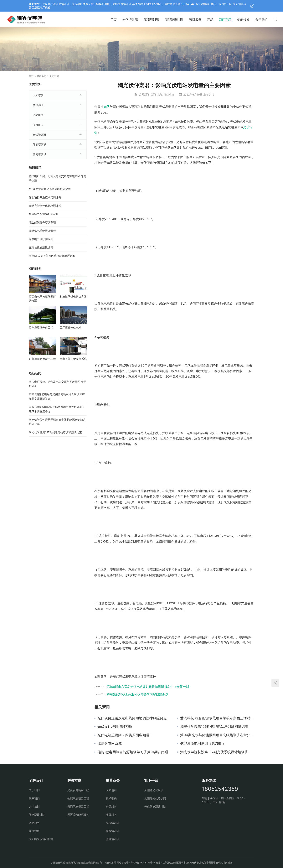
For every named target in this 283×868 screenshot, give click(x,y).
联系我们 (34, 798)
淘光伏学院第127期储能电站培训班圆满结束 (55, 432)
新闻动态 (225, 19)
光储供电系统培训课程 (42, 230)
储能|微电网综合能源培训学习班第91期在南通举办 (134, 752)
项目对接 (34, 831)
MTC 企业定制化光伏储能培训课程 (50, 188)
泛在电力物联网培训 (41, 239)
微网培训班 (39, 154)
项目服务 (195, 19)
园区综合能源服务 (78, 814)
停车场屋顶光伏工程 (41, 327)
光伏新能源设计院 (155, 806)
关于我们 (261, 19)
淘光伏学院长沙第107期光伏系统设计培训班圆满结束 (217, 752)
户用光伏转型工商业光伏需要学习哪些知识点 (137, 694)
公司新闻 (144, 94)
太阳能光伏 (57, 862)
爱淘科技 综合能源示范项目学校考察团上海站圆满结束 (217, 718)
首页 (114, 19)
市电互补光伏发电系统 (73, 358)
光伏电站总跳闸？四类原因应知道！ (125, 735)
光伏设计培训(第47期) (114, 727)
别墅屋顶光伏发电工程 (42, 358)
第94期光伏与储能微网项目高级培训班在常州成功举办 (217, 735)
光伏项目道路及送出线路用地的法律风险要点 (132, 718)
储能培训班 (151, 19)
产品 (210, 19)
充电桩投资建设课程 (41, 247)
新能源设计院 (174, 19)
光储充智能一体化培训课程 (45, 205)
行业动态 (168, 94)
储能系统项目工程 (78, 798)
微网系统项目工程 (78, 806)
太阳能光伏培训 (153, 790)
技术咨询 (38, 105)
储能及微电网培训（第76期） (203, 744)
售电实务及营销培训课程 (44, 214)
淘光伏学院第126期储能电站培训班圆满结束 (214, 727)
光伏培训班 (130, 19)
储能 (65, 862)
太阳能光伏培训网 (155, 798)
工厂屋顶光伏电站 (70, 327)
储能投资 (243, 19)
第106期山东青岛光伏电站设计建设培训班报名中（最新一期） (149, 687)
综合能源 (80, 862)
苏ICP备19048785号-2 (143, 862)
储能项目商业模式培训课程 (45, 197)
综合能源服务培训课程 (42, 222)
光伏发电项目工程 (78, 790)
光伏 (107, 106)
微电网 (71, 862)
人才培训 (38, 95)
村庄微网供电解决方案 (73, 296)
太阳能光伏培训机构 (41, 839)
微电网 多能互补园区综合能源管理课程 (52, 255)
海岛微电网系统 (109, 744)
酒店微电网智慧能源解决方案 (42, 298)
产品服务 (38, 115)
